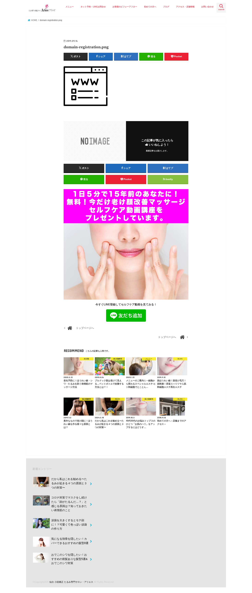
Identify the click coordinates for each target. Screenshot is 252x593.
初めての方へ (150, 6)
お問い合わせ (207, 6)
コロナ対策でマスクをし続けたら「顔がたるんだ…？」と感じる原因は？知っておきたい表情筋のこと (69, 504)
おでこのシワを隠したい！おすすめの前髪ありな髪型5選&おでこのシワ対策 (69, 559)
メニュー (69, 6)
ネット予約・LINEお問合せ (93, 6)
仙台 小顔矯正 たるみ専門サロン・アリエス (71, 582)
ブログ (166, 6)
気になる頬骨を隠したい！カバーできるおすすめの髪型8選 (69, 541)
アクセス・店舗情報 (185, 6)
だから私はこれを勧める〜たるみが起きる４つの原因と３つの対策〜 (69, 483)
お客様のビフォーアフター (124, 6)
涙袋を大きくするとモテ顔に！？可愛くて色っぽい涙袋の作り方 (69, 524)
